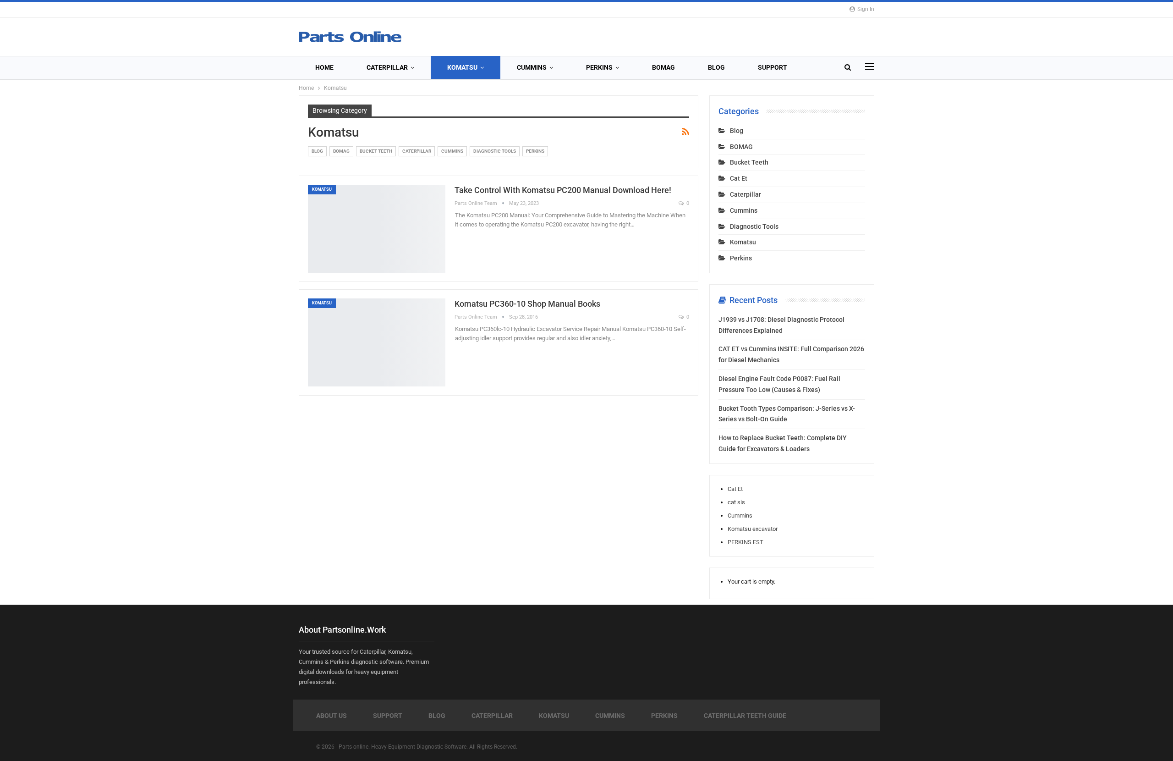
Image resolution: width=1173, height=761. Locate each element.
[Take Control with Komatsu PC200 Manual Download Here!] (376, 229)
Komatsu (462, 67)
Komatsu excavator (753, 528)
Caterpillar (387, 67)
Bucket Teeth (376, 151)
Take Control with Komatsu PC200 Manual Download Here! (563, 190)
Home (324, 67)
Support (772, 67)
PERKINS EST (745, 542)
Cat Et (738, 178)
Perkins (599, 67)
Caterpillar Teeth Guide (745, 715)
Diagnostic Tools (494, 151)
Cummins (532, 67)
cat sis (736, 502)
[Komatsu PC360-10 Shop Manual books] (376, 342)
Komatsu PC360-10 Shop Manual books (527, 304)
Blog (716, 67)
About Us (331, 715)
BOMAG (663, 67)
